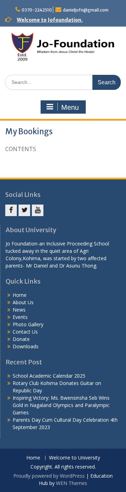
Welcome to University (74, 458)
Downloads (25, 346)
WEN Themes (71, 483)
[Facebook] (11, 210)
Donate (21, 339)
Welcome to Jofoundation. (50, 20)
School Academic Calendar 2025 (49, 375)
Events (20, 317)
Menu (70, 107)
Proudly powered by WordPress (49, 475)
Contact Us (25, 331)
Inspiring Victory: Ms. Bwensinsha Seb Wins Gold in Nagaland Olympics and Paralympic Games (61, 405)
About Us (23, 302)
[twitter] (24, 210)
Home (20, 295)
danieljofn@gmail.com (85, 10)
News (19, 309)
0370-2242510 (37, 10)
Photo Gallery (28, 324)
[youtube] (37, 210)
